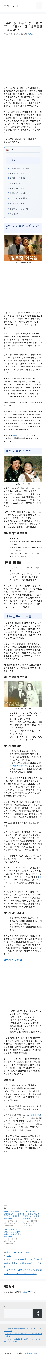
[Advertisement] (23, 63)
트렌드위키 (11, 6)
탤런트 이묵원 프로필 (18, 178)
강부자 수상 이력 (13, 959)
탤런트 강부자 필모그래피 (19, 203)
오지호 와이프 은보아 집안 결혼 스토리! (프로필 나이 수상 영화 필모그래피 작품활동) (23, 1263)
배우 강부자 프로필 (17, 188)
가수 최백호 (18, 435)
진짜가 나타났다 (20, 766)
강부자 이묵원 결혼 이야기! (20, 168)
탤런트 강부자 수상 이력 (19, 209)
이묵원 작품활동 (16, 183)
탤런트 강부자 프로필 (18, 193)
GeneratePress (34, 1353)
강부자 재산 (14, 214)
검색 (6, 1307)
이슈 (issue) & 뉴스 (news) (19, 1252)
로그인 (26, 1292)
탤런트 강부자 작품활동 (18, 198)
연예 (9, 1255)
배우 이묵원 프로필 (17, 174)
